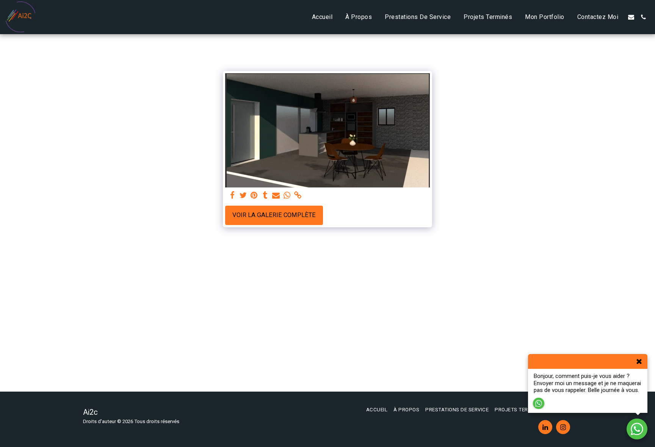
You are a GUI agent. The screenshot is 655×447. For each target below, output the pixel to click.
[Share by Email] (276, 195)
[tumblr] (265, 195)
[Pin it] (254, 195)
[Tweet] (243, 195)
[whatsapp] (287, 195)
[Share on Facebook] (232, 195)
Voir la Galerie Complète (274, 215)
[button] (631, 17)
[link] (298, 195)
